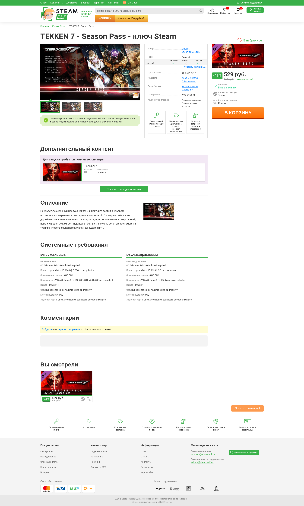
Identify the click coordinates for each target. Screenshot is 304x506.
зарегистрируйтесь (68, 329)
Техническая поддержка (245, 452)
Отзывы (145, 456)
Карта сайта (147, 472)
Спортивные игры (191, 52)
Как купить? (46, 451)
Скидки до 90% (98, 467)
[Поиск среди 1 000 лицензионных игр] (200, 11)
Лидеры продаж (99, 451)
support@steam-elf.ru (203, 454)
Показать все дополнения (124, 189)
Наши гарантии (48, 467)
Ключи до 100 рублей (131, 18)
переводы (195, 67)
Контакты (146, 462)
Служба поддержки (251, 2)
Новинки (104, 18)
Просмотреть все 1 (247, 408)
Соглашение (147, 467)
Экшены (186, 48)
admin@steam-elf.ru (202, 462)
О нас (143, 451)
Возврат (44, 472)
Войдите (47, 329)
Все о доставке (48, 456)
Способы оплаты (49, 462)
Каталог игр (97, 456)
